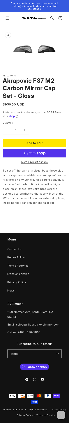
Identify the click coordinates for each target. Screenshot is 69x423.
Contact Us (14, 249)
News (11, 290)
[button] (7, 18)
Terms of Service (46, 415)
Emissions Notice (18, 273)
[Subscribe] (57, 353)
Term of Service (18, 265)
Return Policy (16, 257)
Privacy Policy (16, 282)
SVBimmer (18, 409)
